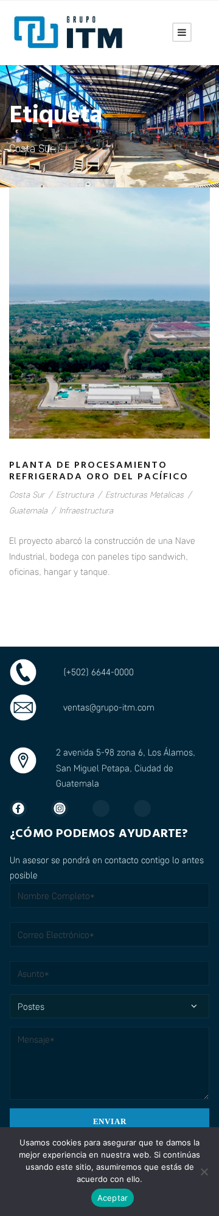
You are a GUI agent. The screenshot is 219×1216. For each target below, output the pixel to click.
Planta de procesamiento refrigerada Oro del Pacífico (99, 471)
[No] (204, 1172)
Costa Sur (26, 494)
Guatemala (28, 510)
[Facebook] (24, 808)
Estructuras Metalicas (144, 494)
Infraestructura (86, 510)
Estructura (75, 494)
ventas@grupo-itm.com (109, 706)
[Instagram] (65, 808)
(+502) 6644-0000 (98, 671)
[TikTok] (148, 808)
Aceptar (112, 1198)
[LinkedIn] (107, 808)
